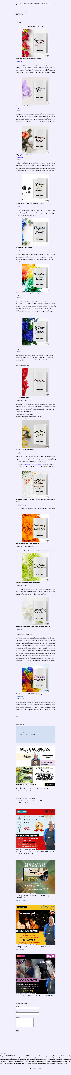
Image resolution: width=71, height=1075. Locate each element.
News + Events (35, 3)
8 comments (25, 736)
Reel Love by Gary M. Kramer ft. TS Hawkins (34, 995)
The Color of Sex (27, 734)
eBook (19, 632)
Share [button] (17, 716)
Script (19, 299)
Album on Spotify (22, 505)
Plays (41, 3)
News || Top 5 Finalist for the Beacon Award (35, 947)
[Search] (54, 4)
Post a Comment (22, 792)
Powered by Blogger (37, 1068)
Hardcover (20, 504)
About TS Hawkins (25, 3)
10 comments (21, 805)
